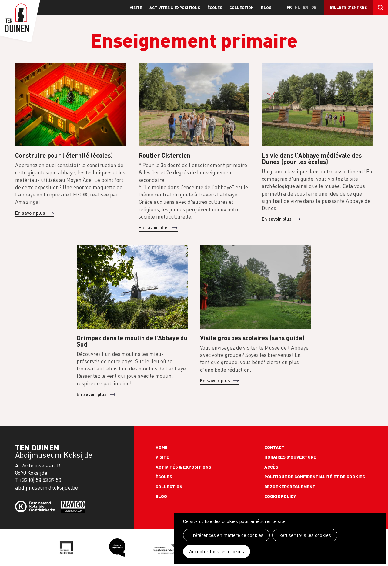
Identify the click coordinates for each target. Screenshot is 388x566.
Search (380, 7)
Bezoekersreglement (290, 486)
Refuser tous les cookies (305, 535)
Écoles (214, 7)
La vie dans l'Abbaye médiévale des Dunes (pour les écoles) (312, 158)
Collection (241, 7)
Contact (274, 447)
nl (297, 7)
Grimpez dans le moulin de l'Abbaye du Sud (132, 341)
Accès (271, 467)
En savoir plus (30, 213)
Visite (136, 7)
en (305, 7)
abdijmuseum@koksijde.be (46, 487)
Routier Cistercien (164, 155)
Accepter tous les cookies (216, 551)
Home (162, 447)
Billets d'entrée (348, 7)
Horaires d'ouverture (290, 457)
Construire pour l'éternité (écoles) (64, 155)
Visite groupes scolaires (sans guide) (252, 337)
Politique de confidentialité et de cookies (314, 476)
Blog (266, 7)
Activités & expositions (174, 7)
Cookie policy (280, 496)
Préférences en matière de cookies (226, 535)
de (313, 7)
